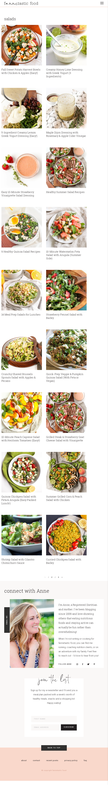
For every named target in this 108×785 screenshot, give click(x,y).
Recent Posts (52, 760)
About (24, 760)
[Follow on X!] (88, 664)
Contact (36, 760)
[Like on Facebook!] (82, 664)
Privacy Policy (70, 760)
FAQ (85, 760)
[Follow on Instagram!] (77, 664)
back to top (54, 748)
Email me (7, 620)
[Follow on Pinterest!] (94, 664)
